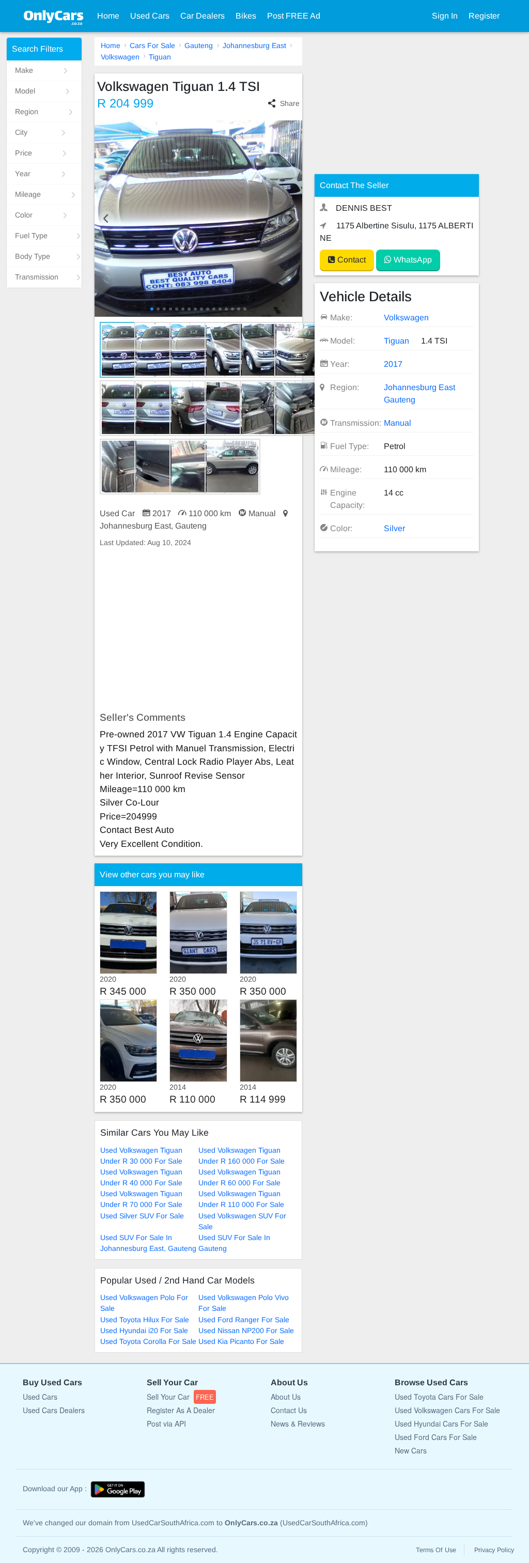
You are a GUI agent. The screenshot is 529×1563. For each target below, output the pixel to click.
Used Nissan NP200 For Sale (246, 1330)
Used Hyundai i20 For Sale (144, 1330)
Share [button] (290, 103)
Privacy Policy (494, 1550)
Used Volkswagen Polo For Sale (144, 1302)
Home (108, 15)
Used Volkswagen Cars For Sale (447, 1410)
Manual (397, 423)
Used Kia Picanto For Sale (241, 1341)
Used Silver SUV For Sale (142, 1216)
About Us (286, 1396)
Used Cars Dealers (54, 1410)
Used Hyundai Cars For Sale (441, 1423)
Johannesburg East (254, 45)
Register (484, 15)
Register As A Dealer (181, 1410)
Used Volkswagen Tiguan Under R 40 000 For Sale (141, 1177)
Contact (350, 259)
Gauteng (198, 45)
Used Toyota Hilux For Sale (144, 1320)
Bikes (246, 15)
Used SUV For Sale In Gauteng (234, 1242)
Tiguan (160, 57)
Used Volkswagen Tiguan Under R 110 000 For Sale (241, 1199)
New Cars (411, 1450)
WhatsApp (412, 259)
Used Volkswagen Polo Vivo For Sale (243, 1302)
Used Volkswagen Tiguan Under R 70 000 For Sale (141, 1199)
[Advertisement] (199, 630)
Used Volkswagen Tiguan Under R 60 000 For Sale (239, 1177)
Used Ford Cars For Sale (436, 1437)
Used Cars (149, 15)
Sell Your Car (180, 1396)
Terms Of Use (436, 1550)
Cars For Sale (152, 45)
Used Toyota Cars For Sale (439, 1396)
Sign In (445, 15)
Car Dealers (202, 15)
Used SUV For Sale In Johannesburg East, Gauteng (148, 1242)
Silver (394, 528)
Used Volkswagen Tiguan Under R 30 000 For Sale (141, 1155)
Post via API (166, 1423)
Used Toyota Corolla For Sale (148, 1341)
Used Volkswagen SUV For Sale (242, 1221)
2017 (393, 364)
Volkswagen (120, 57)
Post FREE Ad (293, 15)
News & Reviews (298, 1423)
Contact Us (289, 1410)
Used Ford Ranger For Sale (243, 1320)
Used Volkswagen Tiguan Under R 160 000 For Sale (241, 1155)
